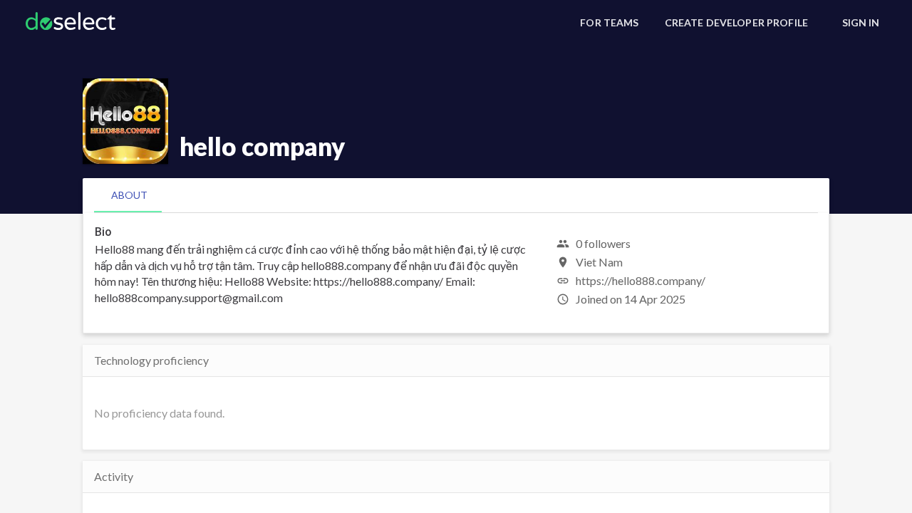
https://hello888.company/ (640, 280)
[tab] (129, 195)
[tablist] (456, 195)
